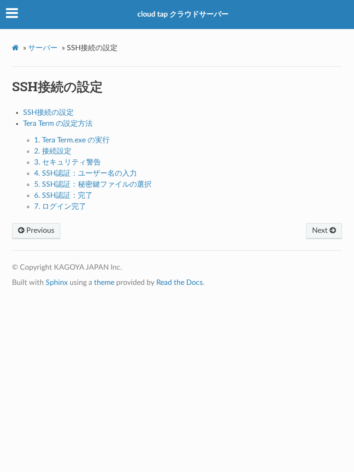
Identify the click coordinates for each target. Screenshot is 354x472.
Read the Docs (179, 282)
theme (104, 282)
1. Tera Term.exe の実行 (72, 140)
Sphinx (57, 282)
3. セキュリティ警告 (67, 162)
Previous (39, 230)
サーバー (43, 48)
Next (321, 230)
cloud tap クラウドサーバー (183, 14)
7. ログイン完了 (60, 206)
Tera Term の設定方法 (58, 123)
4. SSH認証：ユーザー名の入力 (85, 173)
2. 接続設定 (52, 151)
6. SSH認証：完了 (63, 195)
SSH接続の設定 (48, 112)
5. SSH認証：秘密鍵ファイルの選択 (93, 184)
